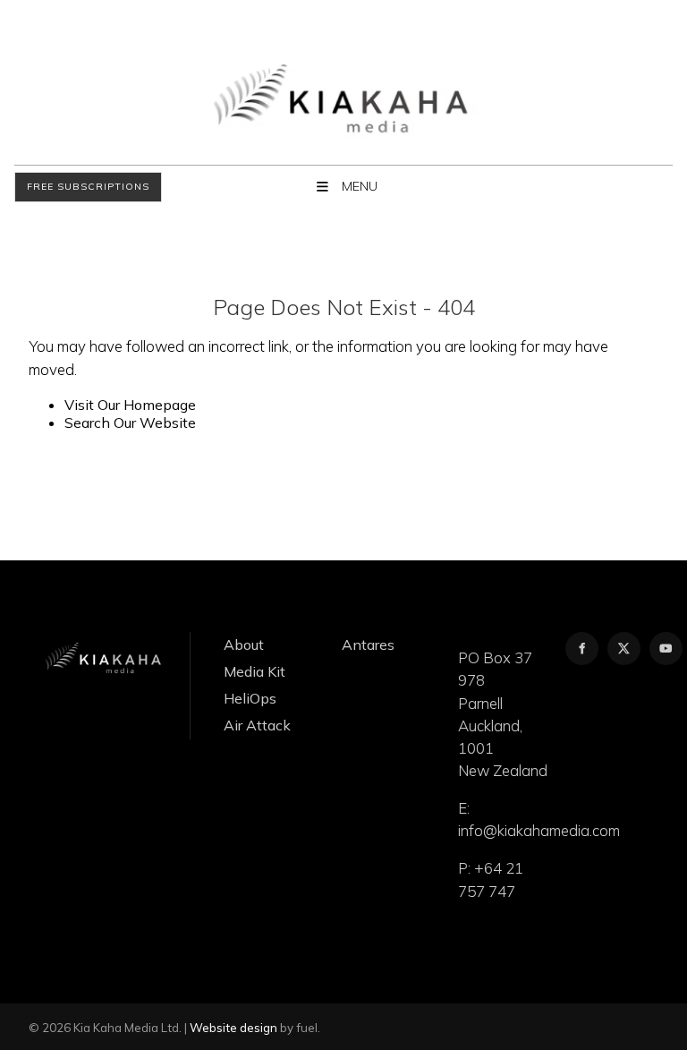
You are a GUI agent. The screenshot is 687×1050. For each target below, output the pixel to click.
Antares (368, 644)
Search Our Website (130, 422)
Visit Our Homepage (130, 405)
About (244, 644)
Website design (233, 1027)
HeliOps (250, 698)
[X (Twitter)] (623, 648)
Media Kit (254, 671)
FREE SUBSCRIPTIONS (72, 187)
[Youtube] (666, 648)
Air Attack (257, 725)
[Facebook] (581, 648)
